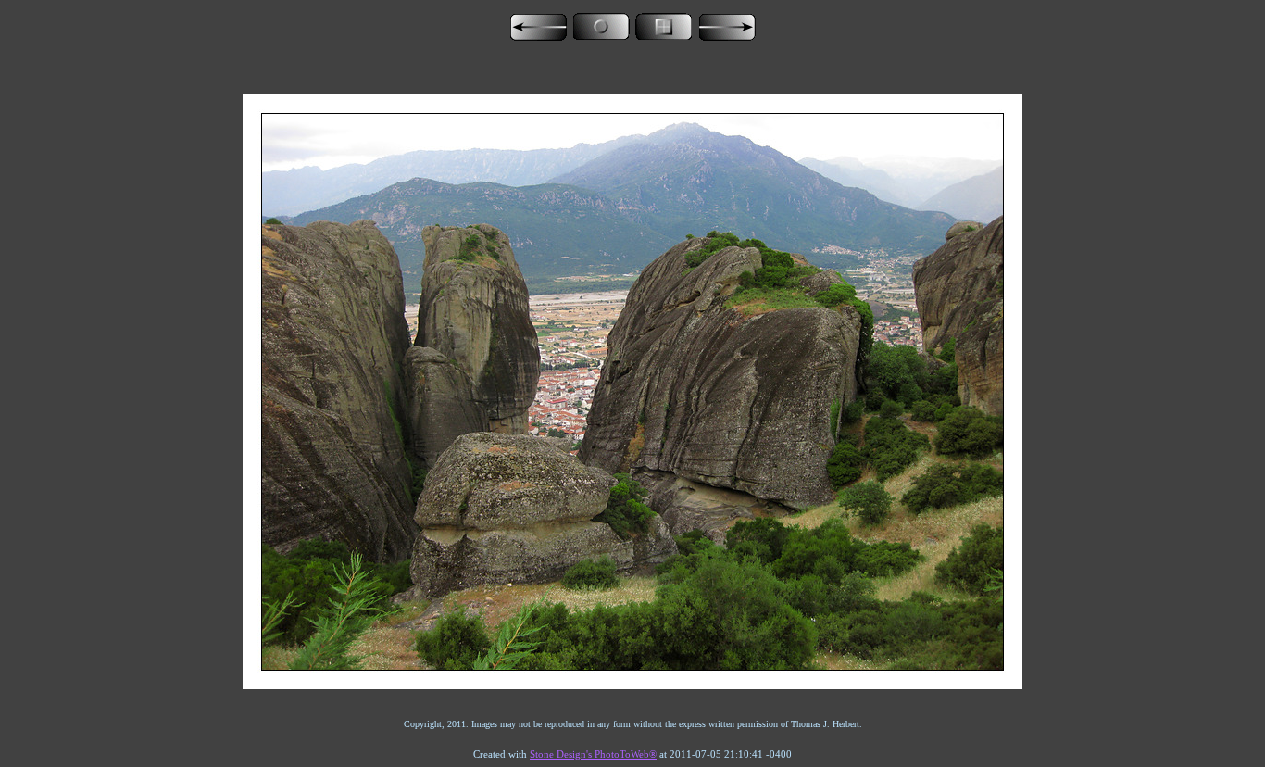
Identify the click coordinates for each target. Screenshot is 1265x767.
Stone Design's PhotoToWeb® (593, 754)
